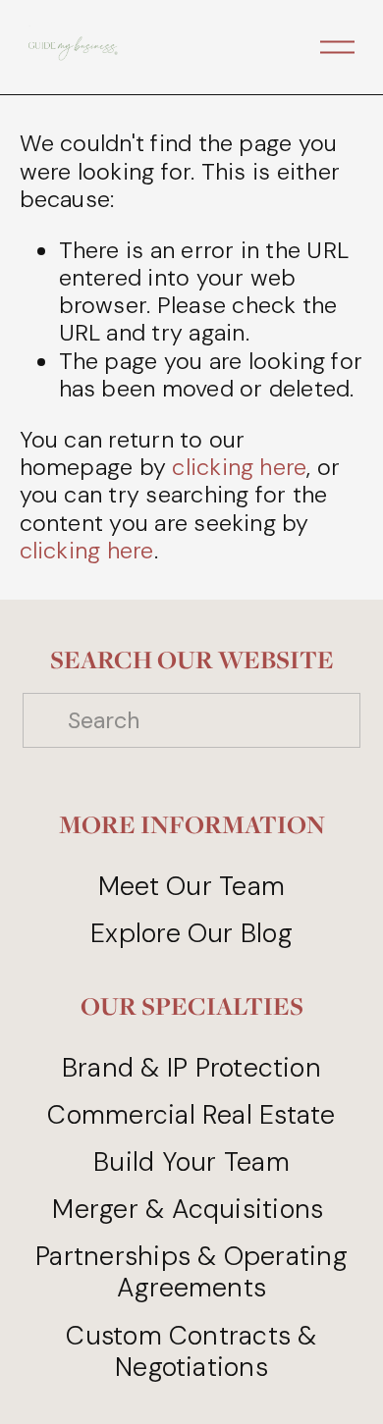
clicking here (239, 467)
